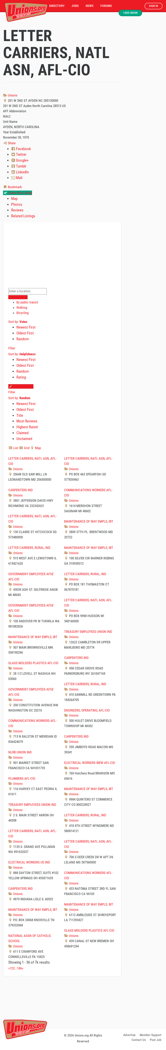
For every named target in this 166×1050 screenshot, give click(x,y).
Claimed (22, 433)
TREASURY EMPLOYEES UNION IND (88, 632)
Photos (16, 204)
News (90, 6)
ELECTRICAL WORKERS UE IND (29, 862)
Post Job (155, 1040)
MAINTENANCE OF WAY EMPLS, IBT (88, 521)
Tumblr (20, 166)
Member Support (150, 1035)
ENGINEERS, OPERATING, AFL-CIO (87, 710)
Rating (21, 377)
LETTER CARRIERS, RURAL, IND (29, 548)
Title (19, 415)
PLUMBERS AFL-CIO (21, 778)
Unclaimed (24, 438)
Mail (18, 177)
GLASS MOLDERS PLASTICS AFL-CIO (33, 663)
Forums (106, 6)
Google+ (22, 160)
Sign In (153, 6)
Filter (11, 348)
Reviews (17, 210)
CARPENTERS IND (20, 490)
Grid (26, 448)
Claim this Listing (19, 193)
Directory (57, 6)
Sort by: (17, 322)
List (15, 448)
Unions (12, 95)
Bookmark (14, 187)
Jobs (75, 6)
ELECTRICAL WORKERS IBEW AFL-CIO (89, 763)
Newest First (26, 327)
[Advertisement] (83, 1002)
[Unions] (26, 12)
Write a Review (23, 386)
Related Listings (23, 216)
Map (14, 198)
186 (19, 968)
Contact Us (139, 1040)
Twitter (21, 154)
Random (22, 339)
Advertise (129, 1035)
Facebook (23, 148)
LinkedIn (22, 172)
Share (11, 143)
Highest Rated (27, 427)
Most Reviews (26, 421)
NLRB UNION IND (20, 752)
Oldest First (25, 333)
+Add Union (130, 13)
